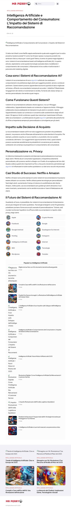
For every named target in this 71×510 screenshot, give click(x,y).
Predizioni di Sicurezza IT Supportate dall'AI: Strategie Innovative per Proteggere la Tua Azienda (40, 417)
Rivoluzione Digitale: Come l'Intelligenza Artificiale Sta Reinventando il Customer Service (40, 376)
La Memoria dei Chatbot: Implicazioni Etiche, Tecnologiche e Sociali (50, 491)
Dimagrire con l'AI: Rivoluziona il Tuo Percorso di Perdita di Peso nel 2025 (50, 461)
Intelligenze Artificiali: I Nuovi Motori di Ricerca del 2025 (35, 356)
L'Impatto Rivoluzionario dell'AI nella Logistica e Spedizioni (36, 402)
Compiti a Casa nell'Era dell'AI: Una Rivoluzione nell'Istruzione (37, 285)
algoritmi (34, 80)
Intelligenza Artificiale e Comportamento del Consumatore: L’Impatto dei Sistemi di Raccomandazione (40, 330)
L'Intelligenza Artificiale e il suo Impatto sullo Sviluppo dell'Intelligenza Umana (40, 306)
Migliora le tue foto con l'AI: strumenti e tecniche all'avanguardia (38, 267)
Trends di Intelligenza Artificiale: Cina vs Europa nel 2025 (20, 461)
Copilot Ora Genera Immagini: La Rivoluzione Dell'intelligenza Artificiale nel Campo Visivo (40, 296)
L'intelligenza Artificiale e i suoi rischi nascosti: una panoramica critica (39, 427)
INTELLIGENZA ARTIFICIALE (14, 458)
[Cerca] (36, 4)
